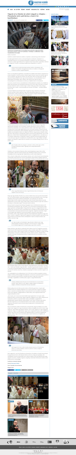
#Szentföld (15, 373)
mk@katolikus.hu (46, 452)
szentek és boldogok (61, 94)
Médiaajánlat (34, 453)
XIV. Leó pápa (17, 9)
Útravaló (62, 86)
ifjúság (55, 90)
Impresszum (29, 453)
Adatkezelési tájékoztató (44, 453)
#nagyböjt (10, 373)
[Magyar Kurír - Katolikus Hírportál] (38, 5)
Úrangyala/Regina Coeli (56, 92)
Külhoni (23, 9)
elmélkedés (63, 93)
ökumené (54, 94)
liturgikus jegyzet (55, 97)
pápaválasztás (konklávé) (57, 87)
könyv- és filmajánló (59, 89)
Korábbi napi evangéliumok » (63, 81)
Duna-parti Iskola (15, 363)
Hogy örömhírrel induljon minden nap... (58, 72)
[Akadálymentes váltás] (55, 6)
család (65, 96)
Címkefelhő (54, 84)
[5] (28, 48)
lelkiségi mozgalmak (56, 86)
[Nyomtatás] (30, 370)
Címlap (20, 447)
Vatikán (61, 96)
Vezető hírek (54, 14)
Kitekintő (28, 9)
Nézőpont (42, 9)
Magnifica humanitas (63, 97)
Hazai (11, 9)
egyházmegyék (55, 96)
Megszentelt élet (35, 9)
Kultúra (47, 9)
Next (68, 442)
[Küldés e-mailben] (23, 370)
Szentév (59, 90)
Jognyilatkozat (38, 453)
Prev (8, 442)
